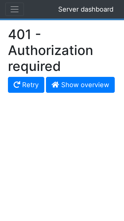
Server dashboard (85, 9)
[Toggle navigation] (14, 9)
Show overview (84, 85)
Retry (29, 85)
